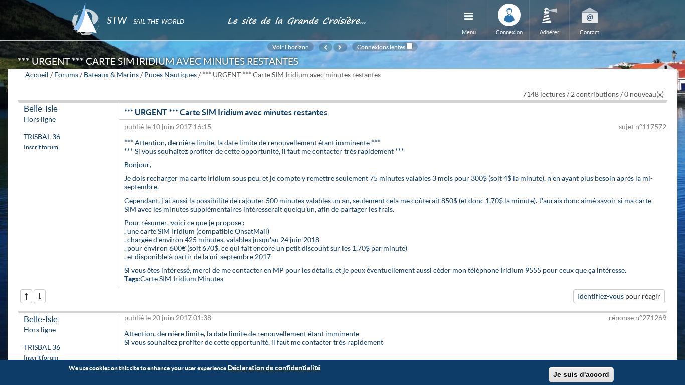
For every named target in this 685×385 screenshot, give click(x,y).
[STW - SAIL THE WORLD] (143, 6)
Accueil (37, 74)
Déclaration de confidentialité (274, 367)
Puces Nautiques (170, 74)
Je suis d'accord (581, 374)
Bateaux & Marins (111, 74)
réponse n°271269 (637, 317)
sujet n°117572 (642, 126)
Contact (589, 32)
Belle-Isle (41, 108)
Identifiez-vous (601, 296)
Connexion (509, 32)
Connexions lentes (381, 46)
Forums (66, 74)
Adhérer (549, 32)
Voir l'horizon (290, 46)
